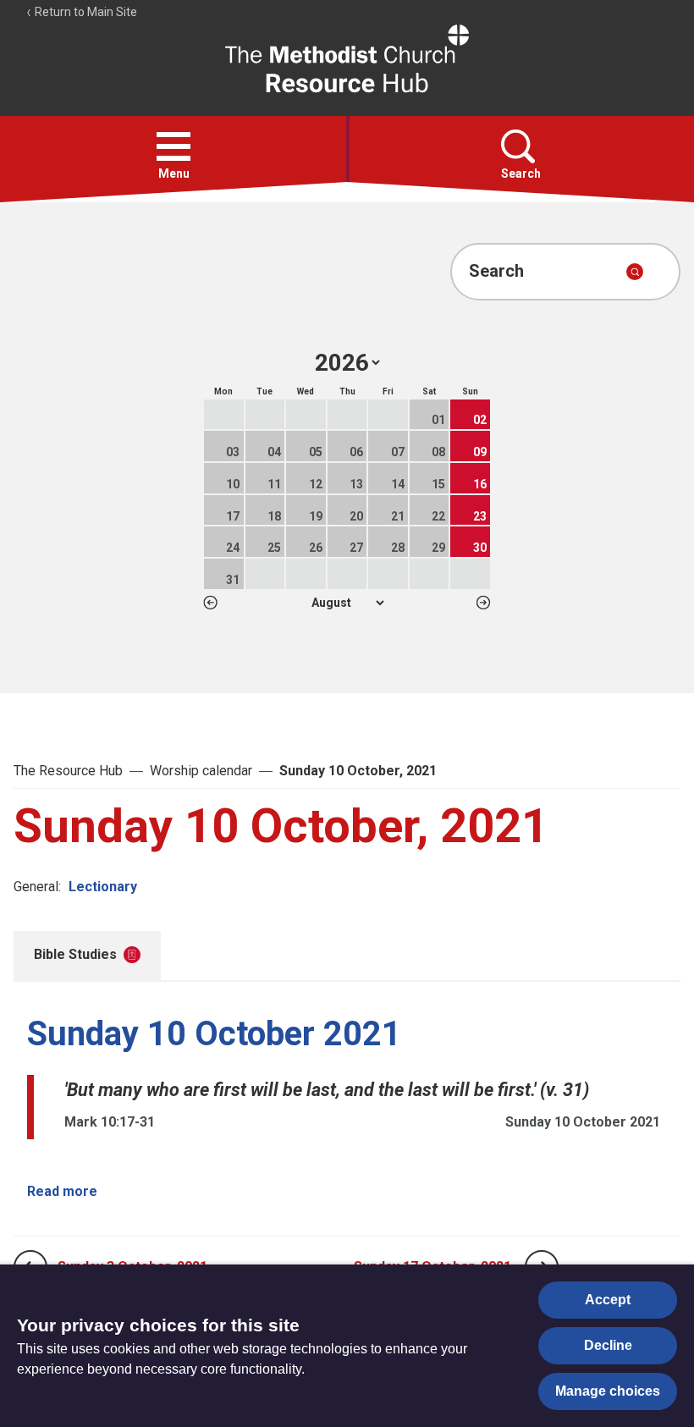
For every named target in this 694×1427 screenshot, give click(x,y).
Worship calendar (201, 771)
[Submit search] (634, 271)
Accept (608, 1299)
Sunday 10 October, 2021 (358, 771)
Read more (62, 1191)
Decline (608, 1345)
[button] (173, 146)
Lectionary (103, 887)
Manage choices (607, 1391)
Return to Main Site (84, 12)
